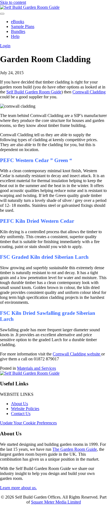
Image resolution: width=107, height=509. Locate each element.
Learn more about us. (18, 487)
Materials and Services (36, 368)
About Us (19, 403)
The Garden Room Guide (74, 449)
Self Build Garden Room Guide (33, 92)
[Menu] (2, 14)
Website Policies (25, 408)
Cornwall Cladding (89, 92)
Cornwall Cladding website (77, 354)
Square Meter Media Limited (56, 502)
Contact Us (20, 413)
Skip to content (13, 2)
